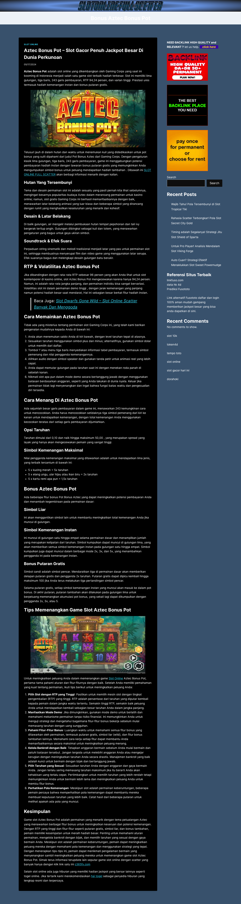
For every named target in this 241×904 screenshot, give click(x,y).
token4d (172, 344)
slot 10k (172, 335)
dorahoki (172, 379)
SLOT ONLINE (31, 44)
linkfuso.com (175, 280)
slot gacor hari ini (178, 370)
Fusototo (191, 297)
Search (171, 177)
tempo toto (174, 353)
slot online (173, 361)
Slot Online (116, 678)
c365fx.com (82, 864)
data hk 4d (174, 284)
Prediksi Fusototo (178, 289)
